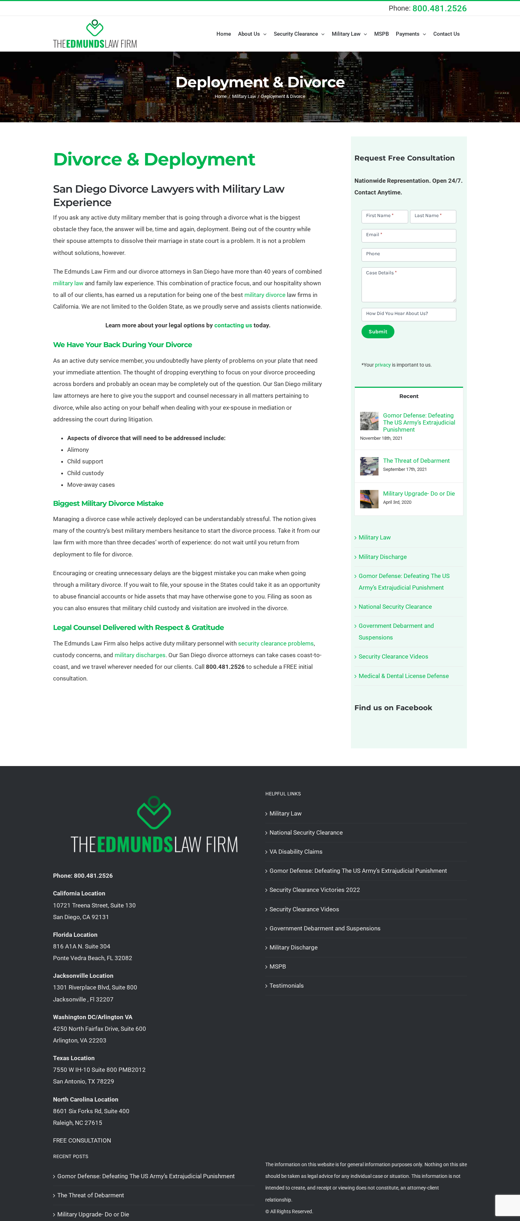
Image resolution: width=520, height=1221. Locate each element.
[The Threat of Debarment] (369, 462)
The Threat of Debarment (416, 460)
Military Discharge (383, 556)
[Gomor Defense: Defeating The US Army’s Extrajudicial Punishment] (369, 417)
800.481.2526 (439, 8)
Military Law (375, 537)
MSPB (278, 966)
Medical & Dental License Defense (404, 675)
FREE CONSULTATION (82, 1140)
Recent (409, 396)
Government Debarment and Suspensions (325, 928)
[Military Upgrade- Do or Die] (369, 495)
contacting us (233, 325)
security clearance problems (276, 643)
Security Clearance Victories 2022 (315, 889)
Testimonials (287, 985)
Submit (378, 331)
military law (68, 283)
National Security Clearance (395, 606)
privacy (383, 365)
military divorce (264, 294)
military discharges (140, 655)
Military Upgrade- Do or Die (419, 493)
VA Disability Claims (296, 851)
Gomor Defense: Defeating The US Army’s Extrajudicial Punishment (419, 422)
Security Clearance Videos (393, 656)
